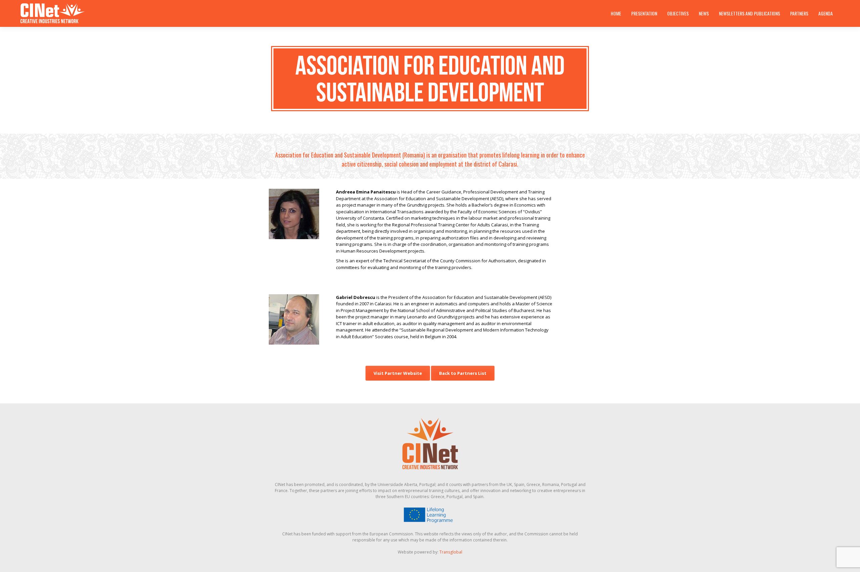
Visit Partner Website (398, 373)
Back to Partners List (462, 373)
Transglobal (450, 552)
